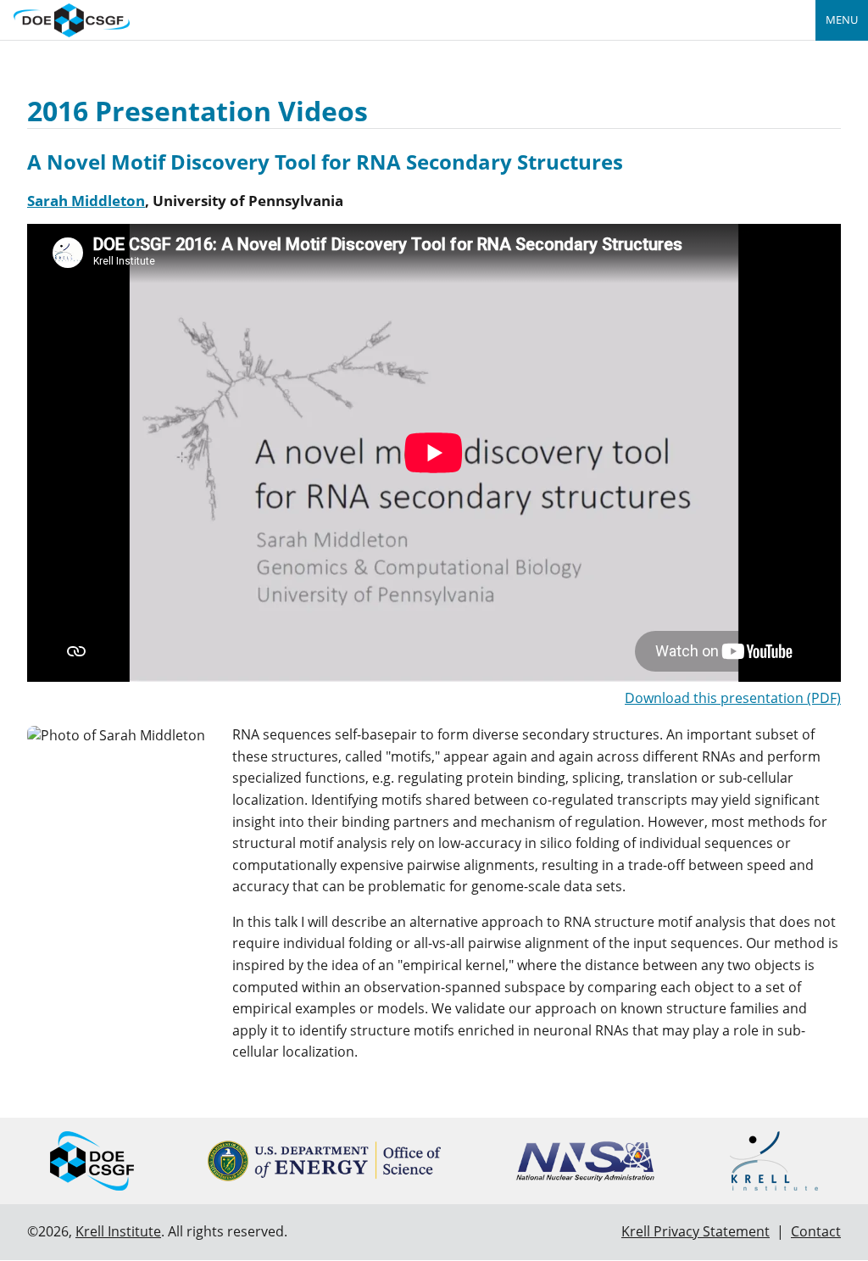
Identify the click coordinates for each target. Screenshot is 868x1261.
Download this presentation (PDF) (733, 698)
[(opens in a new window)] (324, 1161)
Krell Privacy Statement (695, 1231)
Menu (842, 19)
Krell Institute (118, 1231)
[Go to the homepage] (72, 18)
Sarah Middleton (86, 200)
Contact (816, 1231)
